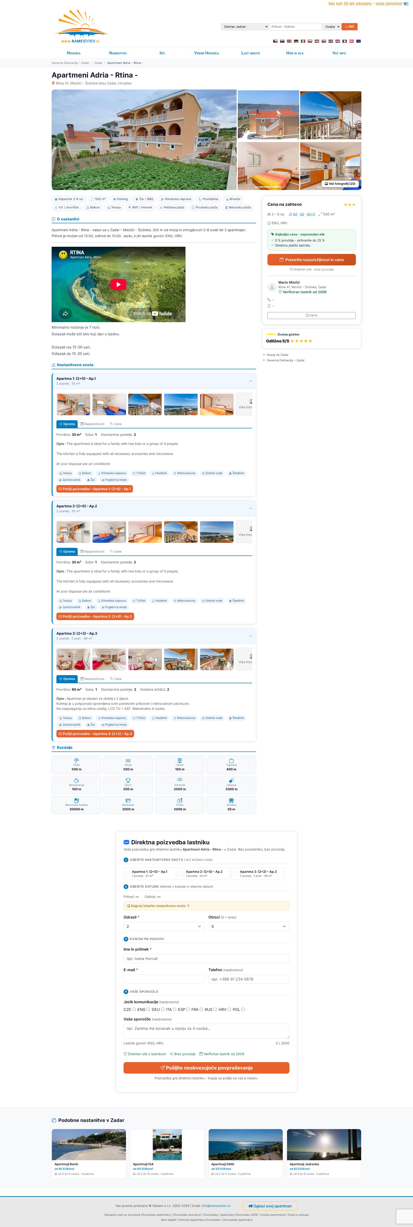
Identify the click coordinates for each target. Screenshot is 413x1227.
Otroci (222, 917)
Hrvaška (74, 53)
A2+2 (311, 214)
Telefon (225, 969)
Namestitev (118, 53)
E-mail (131, 969)
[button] (311, 338)
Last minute (250, 53)
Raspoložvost (94, 424)
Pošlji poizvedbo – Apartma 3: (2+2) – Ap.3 (97, 734)
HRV (223, 1009)
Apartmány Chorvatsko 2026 (239, 1214)
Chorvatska (210, 1214)
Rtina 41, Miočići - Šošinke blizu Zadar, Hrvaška (93, 83)
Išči (351, 26)
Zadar (98, 63)
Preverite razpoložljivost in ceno (314, 259)
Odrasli (132, 917)
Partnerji (184, 1219)
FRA (195, 1009)
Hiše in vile (295, 53)
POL (237, 1009)
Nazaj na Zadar (278, 355)
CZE (128, 1009)
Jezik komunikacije (151, 1001)
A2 (295, 214)
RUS (209, 1009)
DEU (156, 1009)
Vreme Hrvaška (206, 53)
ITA (169, 1009)
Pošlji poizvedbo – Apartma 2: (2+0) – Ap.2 (97, 616)
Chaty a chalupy (298, 1214)
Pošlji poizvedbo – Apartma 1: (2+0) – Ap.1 (97, 489)
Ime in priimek (138, 949)
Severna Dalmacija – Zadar (70, 63)
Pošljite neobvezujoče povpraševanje (209, 1068)
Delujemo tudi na (115, 1214)
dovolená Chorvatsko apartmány (149, 1214)
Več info (339, 53)
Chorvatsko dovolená (187, 1214)
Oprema (69, 424)
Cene (117, 424)
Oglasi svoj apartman (272, 1206)
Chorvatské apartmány (237, 1219)
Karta (313, 315)
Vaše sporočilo (148, 1019)
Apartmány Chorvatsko (205, 1219)
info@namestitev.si (216, 1206)
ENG (142, 1009)
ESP (182, 1009)
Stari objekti (168, 1219)
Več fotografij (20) (342, 183)
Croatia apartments (272, 1214)
